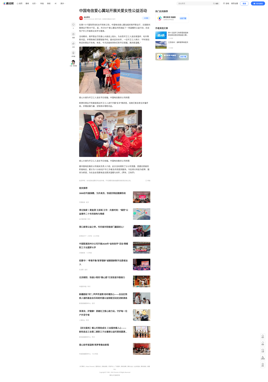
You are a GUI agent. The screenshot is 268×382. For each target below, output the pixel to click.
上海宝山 (82, 320)
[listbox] (114, 271)
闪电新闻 (82, 253)
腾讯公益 (130, 366)
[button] (183, 18)
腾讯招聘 (123, 366)
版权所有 (117, 375)
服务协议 (98, 366)
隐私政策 (104, 366)
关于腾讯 (82, 366)
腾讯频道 (143, 366)
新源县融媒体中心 (85, 303)
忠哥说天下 (82, 236)
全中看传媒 (82, 219)
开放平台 (110, 366)
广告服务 (117, 366)
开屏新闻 (82, 202)
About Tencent (90, 366)
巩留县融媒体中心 (85, 354)
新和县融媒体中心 (85, 337)
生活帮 (81, 269)
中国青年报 (82, 286)
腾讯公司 (112, 375)
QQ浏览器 (137, 366)
